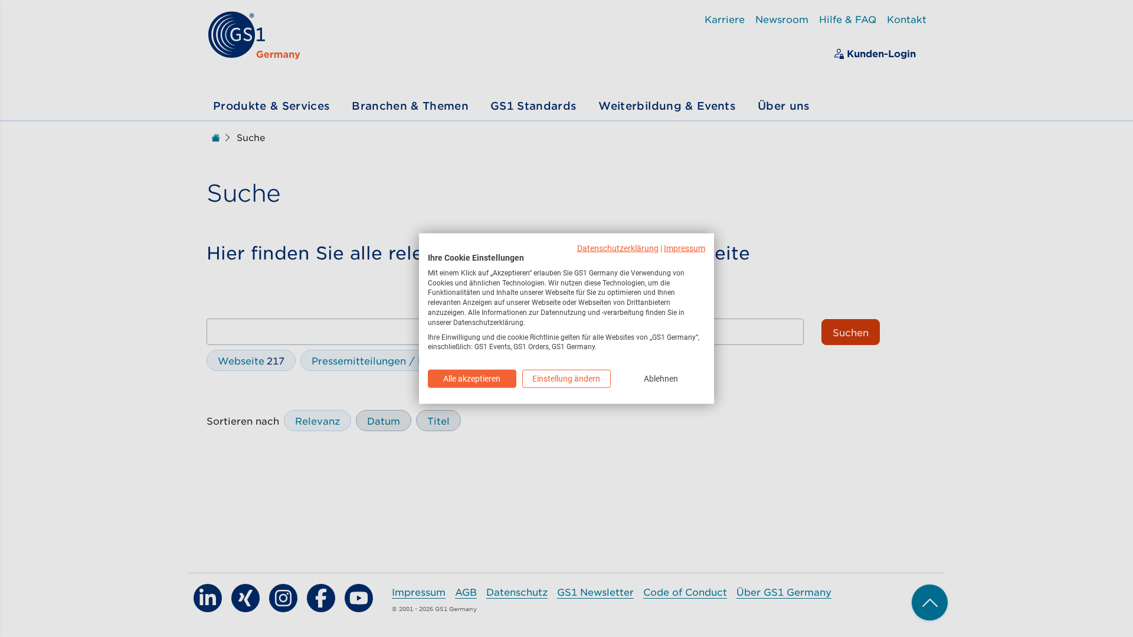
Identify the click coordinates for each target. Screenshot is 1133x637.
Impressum (684, 248)
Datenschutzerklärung (618, 248)
